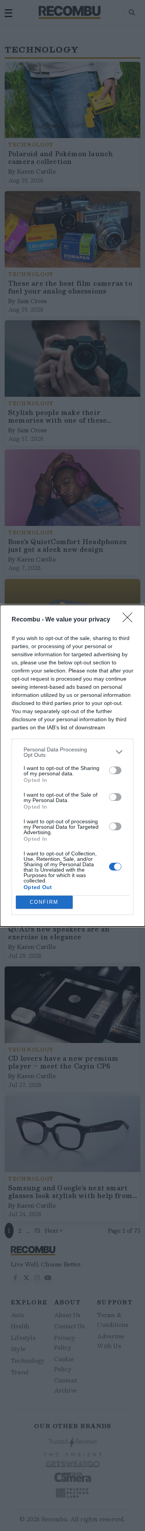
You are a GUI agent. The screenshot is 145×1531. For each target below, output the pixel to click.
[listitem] (72, 752)
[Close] (130, 620)
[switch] (115, 770)
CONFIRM (44, 902)
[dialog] (72, 766)
